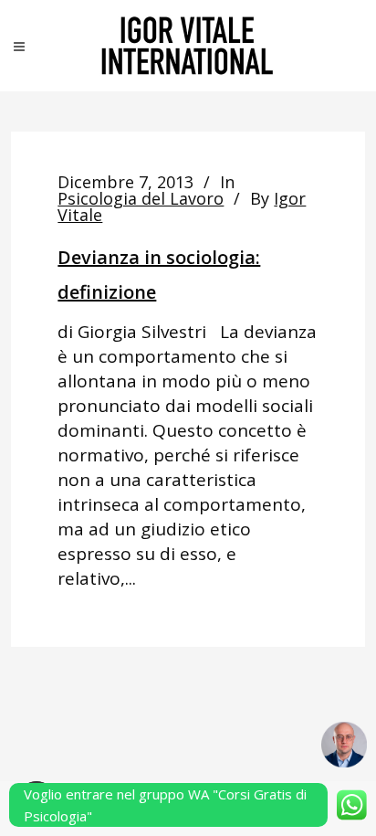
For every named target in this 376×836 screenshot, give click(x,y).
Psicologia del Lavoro (140, 198)
